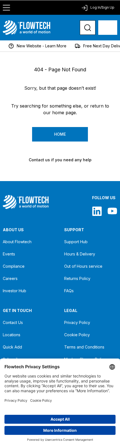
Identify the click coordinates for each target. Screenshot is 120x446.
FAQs (69, 290)
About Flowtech (17, 241)
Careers (10, 278)
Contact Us (13, 322)
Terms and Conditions (84, 347)
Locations (11, 334)
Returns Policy (77, 278)
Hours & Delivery (79, 254)
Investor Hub (14, 290)
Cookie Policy (77, 334)
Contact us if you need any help (60, 159)
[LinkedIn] (97, 211)
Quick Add (12, 347)
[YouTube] (112, 211)
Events (9, 254)
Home (60, 134)
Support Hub (76, 241)
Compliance (14, 266)
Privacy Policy (77, 322)
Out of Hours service (83, 266)
